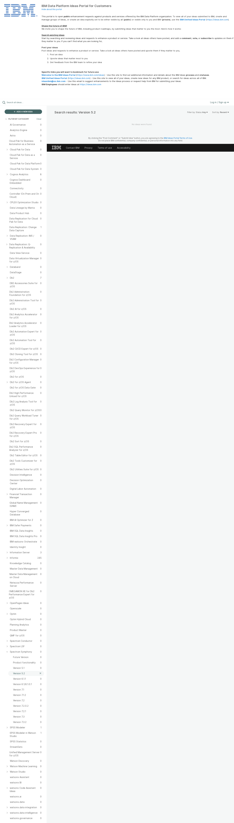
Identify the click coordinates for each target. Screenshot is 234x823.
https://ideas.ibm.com (217, 19)
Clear (39, 119)
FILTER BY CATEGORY (18, 119)
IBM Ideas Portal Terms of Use (178, 138)
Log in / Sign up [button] (218, 102)
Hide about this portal (52, 9)
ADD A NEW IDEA (24, 111)
